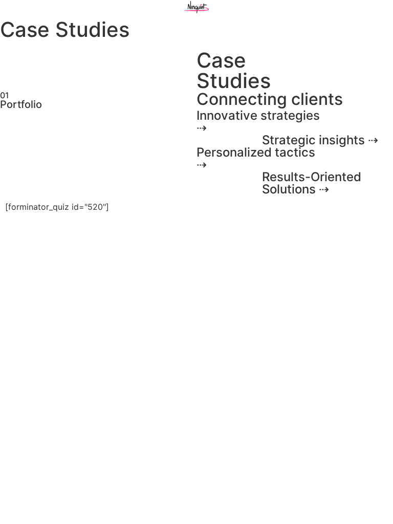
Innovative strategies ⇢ (258, 121)
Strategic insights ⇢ (320, 140)
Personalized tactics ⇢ (255, 158)
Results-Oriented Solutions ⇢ (311, 182)
